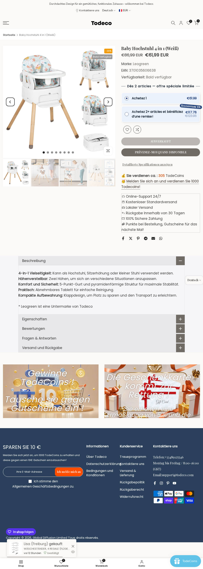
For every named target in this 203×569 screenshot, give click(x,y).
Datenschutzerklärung (103, 464)
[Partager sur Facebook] (123, 238)
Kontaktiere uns (89, 10)
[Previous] (10, 102)
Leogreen (141, 64)
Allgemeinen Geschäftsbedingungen (40, 486)
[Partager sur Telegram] (145, 238)
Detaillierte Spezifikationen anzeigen (147, 164)
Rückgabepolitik (132, 482)
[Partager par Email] (153, 238)
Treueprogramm (133, 457)
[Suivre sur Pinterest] (168, 483)
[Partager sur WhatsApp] (161, 238)
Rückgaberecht (132, 489)
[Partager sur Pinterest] (138, 238)
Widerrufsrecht (132, 497)
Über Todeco (96, 457)
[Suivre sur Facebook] (155, 483)
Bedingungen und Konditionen (99, 473)
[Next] (108, 102)
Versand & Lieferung (128, 473)
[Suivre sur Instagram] (161, 483)
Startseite (9, 35)
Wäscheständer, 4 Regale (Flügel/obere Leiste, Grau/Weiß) (47, 549)
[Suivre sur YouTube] (174, 483)
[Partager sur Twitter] (130, 238)
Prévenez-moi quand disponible (161, 152)
